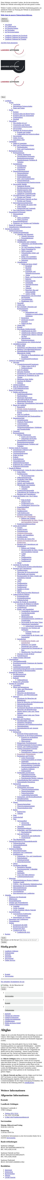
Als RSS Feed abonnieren (9, 43)
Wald (14, 815)
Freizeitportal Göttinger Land (22, 450)
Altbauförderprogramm (28, 776)
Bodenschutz (21, 811)
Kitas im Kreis (26, 500)
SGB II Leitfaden (22, 370)
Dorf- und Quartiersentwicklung (23, 145)
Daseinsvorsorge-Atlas (24, 190)
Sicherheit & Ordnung (16, 672)
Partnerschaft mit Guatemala (26, 208)
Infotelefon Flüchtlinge (24, 722)
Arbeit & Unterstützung (16, 360)
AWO (23, 555)
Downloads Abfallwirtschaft (26, 329)
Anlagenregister (22, 424)
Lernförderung (22, 607)
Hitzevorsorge (25, 741)
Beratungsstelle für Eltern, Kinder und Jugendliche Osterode (32, 521)
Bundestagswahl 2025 (20, 927)
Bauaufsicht (21, 407)
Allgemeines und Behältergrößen (32, 243)
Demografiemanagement (21, 171)
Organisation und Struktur (21, 125)
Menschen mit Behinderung (26, 693)
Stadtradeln (25, 761)
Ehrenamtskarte (18, 214)
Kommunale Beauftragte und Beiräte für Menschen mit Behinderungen (30, 708)
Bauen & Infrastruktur (16, 390)
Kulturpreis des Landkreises (22, 464)
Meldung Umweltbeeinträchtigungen (29, 349)
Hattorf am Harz (26, 323)
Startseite (8, 1014)
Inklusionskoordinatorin (25, 704)
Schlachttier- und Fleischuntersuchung (29, 830)
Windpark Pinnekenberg (25, 422)
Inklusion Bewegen (23, 706)
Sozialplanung (17, 164)
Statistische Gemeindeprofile (26, 193)
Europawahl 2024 (19, 928)
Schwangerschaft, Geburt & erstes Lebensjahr (28, 470)
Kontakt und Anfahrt (24, 132)
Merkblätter (17, 847)
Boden (15, 810)
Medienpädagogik (27, 617)
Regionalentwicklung (16, 151)
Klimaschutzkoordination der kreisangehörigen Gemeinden (30, 764)
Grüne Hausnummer (27, 758)
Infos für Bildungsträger (21, 386)
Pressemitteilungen (27, 238)
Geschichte (16, 104)
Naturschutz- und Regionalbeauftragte (29, 797)
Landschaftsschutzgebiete (29, 795)
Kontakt (19, 327)
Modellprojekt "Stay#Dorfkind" (31, 652)
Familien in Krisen (23, 589)
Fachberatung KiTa (27, 503)
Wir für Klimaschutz (27, 476)
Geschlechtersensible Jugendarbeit (28, 614)
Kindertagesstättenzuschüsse (26, 524)
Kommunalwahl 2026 (20, 925)
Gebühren (24, 245)
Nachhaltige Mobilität (20, 865)
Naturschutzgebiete (27, 793)
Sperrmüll (20, 303)
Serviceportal (17, 136)
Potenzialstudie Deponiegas (26, 782)
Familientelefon (26, 557)
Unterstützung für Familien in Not (28, 492)
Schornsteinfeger (22, 915)
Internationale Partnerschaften (22, 106)
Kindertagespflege (23, 507)
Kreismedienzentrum (24, 598)
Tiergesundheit (22, 821)
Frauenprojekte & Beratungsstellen (24, 670)
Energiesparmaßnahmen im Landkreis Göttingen (30, 768)
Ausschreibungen (14, 912)
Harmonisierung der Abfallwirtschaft (29, 342)
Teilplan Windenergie (24, 154)
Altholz (27, 286)
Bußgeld (16, 678)
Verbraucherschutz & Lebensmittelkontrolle (23, 841)
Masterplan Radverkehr (24, 398)
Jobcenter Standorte (23, 372)
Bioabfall (28, 268)
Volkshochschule (22, 600)
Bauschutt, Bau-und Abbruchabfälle (31, 291)
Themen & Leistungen (12, 229)
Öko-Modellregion (19, 839)
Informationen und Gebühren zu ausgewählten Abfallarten (34, 314)
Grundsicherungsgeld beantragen (27, 364)
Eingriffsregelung (22, 798)
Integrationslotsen (23, 726)
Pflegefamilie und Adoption (26, 485)
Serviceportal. (11, 1138)
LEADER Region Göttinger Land (24, 195)
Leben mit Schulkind (20, 526)
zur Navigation (10, 30)
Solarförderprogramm (28, 774)
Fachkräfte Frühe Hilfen (25, 479)
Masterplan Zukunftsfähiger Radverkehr (30, 403)
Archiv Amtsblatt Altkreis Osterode (24, 910)
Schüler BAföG (22, 529)
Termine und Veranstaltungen (18, 902)
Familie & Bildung (15, 468)
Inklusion (16, 696)
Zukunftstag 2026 (19, 140)
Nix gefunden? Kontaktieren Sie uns (12, 982)
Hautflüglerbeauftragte (24, 800)
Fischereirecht (25, 837)
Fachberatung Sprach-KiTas (30, 505)
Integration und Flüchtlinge (22, 719)
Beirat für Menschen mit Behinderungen (30, 702)
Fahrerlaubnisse (22, 858)
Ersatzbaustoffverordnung (29, 359)
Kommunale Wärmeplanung (26, 754)
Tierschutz (20, 826)
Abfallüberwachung (19, 344)
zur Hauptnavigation (11, 28)
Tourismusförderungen (20, 453)
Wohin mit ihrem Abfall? (29, 264)
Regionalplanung (18, 153)
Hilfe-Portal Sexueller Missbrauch (28, 592)
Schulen (19, 527)
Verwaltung (12, 121)
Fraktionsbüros (18, 117)
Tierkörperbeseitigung (24, 828)
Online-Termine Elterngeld (21, 657)
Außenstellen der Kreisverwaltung (28, 134)
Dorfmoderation (22, 147)
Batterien (28, 279)
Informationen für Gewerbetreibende (25, 886)
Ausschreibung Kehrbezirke (22, 914)
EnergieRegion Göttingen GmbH (32, 752)
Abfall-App (21, 305)
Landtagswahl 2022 (19, 930)
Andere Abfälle (30, 294)
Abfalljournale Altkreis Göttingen (32, 333)
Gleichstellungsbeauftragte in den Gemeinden (27, 669)
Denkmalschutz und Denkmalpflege (28, 416)
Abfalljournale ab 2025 (28, 331)
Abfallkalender (22, 240)
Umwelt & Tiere (14, 730)
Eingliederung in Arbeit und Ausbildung (30, 373)
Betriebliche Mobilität (24, 867)
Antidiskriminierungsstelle (21, 667)
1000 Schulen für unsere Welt (26, 205)
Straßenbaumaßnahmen (24, 394)
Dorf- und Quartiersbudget (25, 149)
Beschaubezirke (26, 832)
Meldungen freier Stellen (25, 379)
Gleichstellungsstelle (19, 661)
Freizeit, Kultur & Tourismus (18, 448)
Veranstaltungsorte (19, 461)
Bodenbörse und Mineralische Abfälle (29, 347)
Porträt (11, 102)
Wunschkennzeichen (19, 850)
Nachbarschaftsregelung (29, 258)
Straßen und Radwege (20, 392)
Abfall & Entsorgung (16, 231)
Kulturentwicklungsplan (21, 466)
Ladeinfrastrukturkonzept (25, 876)
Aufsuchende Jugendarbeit (29, 624)
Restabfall (28, 266)
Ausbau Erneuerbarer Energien (27, 748)
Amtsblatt (16, 906)
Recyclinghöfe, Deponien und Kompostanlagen (27, 307)
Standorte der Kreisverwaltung (23, 130)
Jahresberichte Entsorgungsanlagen (27, 339)
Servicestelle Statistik (20, 184)
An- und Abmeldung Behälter (31, 247)
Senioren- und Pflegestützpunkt (27, 695)
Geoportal (16, 431)
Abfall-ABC (21, 325)
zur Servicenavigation (12, 32)
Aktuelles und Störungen (25, 234)
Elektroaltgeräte (30, 281)
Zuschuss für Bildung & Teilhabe (28, 604)
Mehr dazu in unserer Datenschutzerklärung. (16, 15)
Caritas (23, 553)
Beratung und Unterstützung (26, 494)
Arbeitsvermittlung (19, 385)
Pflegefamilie (25, 487)
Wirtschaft (12, 878)
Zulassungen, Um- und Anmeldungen (29, 856)
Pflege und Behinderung (21, 687)
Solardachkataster (27, 750)
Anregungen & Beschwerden (22, 127)
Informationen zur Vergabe (21, 917)
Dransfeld (24, 321)
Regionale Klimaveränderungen (27, 734)
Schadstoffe (29, 282)
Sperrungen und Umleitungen (22, 852)
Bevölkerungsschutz (19, 674)
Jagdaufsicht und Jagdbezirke (30, 836)
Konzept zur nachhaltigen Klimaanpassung (29, 738)
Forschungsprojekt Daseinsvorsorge (28, 182)
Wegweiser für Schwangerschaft (27, 572)
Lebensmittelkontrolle (20, 845)
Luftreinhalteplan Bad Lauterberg (28, 780)
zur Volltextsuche (10, 26)
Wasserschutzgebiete (28, 791)
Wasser (15, 802)
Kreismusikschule (23, 596)
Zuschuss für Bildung (24, 381)
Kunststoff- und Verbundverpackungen (32, 272)
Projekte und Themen (24, 197)
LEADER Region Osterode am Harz (25, 199)
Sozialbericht (21, 167)
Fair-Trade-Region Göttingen (22, 210)
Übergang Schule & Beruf (25, 654)
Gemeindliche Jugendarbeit (30, 611)
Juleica (15, 216)
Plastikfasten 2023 (27, 301)
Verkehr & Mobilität (15, 849)
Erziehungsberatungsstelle (25, 490)
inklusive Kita (25, 502)
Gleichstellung (13, 659)
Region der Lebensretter (21, 682)
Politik (11, 110)
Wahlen (11, 923)
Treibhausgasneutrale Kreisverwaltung (29, 745)
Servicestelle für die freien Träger (32, 622)
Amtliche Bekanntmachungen (18, 904)
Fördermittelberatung (24, 177)
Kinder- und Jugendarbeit (25, 609)
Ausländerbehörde (19, 676)
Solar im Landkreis (23, 414)
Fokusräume (21, 169)
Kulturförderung (18, 459)
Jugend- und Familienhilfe (25, 483)
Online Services (18, 138)
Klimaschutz (17, 732)
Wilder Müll (21, 346)
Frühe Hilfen (21, 472)
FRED (19, 563)
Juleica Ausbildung (23, 218)
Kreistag (16, 112)
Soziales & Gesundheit (16, 683)
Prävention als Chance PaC (26, 539)
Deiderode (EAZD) (27, 320)
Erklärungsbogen (26, 368)
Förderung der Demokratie (17, 897)
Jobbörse (20, 383)
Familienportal (26, 561)
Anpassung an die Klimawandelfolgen (29, 735)
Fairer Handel (21, 206)
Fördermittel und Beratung (25, 773)
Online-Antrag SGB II (28, 366)
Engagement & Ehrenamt (17, 212)
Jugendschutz (21, 639)
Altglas (27, 275)
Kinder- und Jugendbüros (25, 535)
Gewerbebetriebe (26, 299)
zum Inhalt (8, 24)
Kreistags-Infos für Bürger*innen (23, 114)
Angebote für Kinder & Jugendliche (24, 602)
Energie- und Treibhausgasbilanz (27, 747)
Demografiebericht (23, 180)
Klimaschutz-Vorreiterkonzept (27, 743)
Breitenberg (25, 318)
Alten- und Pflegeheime (25, 689)
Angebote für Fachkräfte (21, 565)
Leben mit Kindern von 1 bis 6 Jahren (25, 496)
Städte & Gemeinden (20, 143)
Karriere (7, 934)
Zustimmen (5, 21)
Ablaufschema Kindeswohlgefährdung (29, 566)
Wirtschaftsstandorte (19, 889)
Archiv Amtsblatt (18, 908)
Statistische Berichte (23, 186)
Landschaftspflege (23, 785)
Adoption (24, 489)
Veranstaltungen (14, 921)
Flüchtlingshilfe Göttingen (25, 721)
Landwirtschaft (18, 817)
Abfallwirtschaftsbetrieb (21, 232)
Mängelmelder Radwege (25, 401)
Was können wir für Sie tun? (10, 940)
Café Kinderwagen (23, 481)
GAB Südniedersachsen (21, 388)
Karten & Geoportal (15, 225)
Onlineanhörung (22, 680)
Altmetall (28, 288)
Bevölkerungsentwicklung (25, 188)
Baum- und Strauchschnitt (33, 277)
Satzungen (24, 260)
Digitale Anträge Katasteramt (26, 409)
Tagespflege (21, 691)
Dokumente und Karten (29, 438)
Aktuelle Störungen (27, 236)
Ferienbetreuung (22, 531)
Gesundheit (16, 685)
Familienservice (26, 559)
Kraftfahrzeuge (18, 854)
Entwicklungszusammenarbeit (22, 203)
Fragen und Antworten (28, 437)
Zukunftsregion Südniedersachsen (20, 227)
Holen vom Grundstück (29, 256)
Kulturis (15, 457)
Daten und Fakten (19, 108)
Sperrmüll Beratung (31, 284)
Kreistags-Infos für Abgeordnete (23, 115)
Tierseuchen (25, 823)
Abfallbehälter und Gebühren (26, 242)
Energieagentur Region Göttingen (32, 778)
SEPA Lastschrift (26, 251)
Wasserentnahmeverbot (24, 808)
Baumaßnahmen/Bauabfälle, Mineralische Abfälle (26, 352)
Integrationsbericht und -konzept (27, 728)
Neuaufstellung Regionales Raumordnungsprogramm (26, 157)
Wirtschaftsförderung (20, 888)
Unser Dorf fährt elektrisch (25, 875)
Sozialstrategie (22, 166)
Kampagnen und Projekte (25, 756)
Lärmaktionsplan (22, 420)
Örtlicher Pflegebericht (24, 192)
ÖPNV (15, 863)
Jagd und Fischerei (23, 834)
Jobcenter (16, 362)
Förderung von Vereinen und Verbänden (26, 223)
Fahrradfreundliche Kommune (27, 399)
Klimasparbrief (26, 771)
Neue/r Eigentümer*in (28, 249)
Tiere (14, 819)
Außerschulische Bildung (21, 594)
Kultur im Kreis (18, 455)
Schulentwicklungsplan (24, 514)
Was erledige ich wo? (20, 123)
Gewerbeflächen (18, 891)
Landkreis (8, 101)
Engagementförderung (20, 221)
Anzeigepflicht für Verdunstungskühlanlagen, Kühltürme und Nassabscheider (29, 427)
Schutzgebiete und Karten (25, 787)
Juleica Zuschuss (22, 219)
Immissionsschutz (18, 418)
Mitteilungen (13, 899)
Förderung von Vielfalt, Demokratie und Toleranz (29, 645)
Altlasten (20, 813)
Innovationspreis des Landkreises (23, 893)
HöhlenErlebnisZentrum (21, 463)
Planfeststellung (22, 396)
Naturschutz (17, 784)
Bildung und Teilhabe (28, 518)
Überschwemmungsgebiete (30, 789)
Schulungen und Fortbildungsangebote (29, 724)
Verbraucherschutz (19, 843)
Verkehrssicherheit (23, 860)
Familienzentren (22, 474)
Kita (18, 498)
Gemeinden (12, 141)
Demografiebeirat (22, 173)
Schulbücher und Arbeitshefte (26, 605)
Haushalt (16, 119)
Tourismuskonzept (19, 451)
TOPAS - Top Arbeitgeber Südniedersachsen (27, 884)
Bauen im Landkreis (19, 405)
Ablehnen (4, 19)
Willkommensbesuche (24, 477)
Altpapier (28, 269)
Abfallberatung (22, 262)
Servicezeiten (17, 128)
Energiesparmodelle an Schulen (31, 760)
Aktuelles (8, 895)
